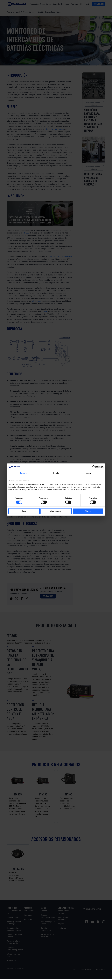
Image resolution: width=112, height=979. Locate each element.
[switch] (44, 502)
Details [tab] (56, 473)
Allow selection (56, 511)
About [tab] (88, 473)
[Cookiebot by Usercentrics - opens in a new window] (94, 466)
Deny (24, 511)
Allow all (88, 511)
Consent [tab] (23, 473)
